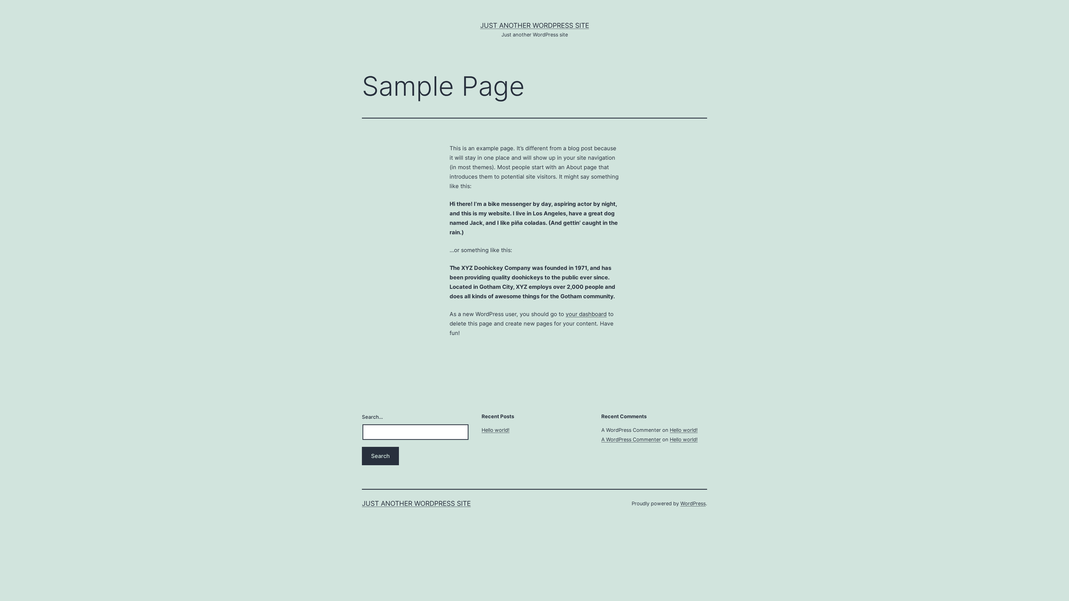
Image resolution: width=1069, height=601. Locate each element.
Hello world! (495, 430)
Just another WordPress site (534, 25)
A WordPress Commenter (631, 439)
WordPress (693, 503)
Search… (372, 417)
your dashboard (586, 314)
